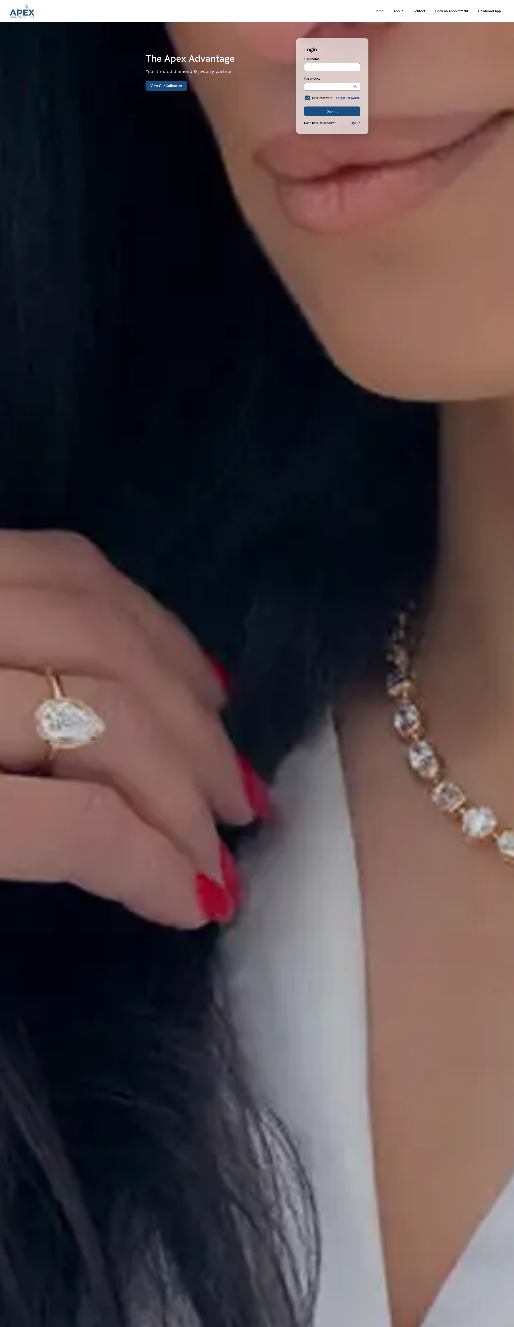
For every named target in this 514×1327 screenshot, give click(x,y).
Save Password (322, 98)
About (398, 11)
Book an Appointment (451, 11)
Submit (332, 111)
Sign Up (355, 123)
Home (378, 11)
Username (312, 59)
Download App (489, 11)
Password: (312, 78)
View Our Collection (166, 86)
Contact (419, 11)
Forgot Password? (348, 98)
